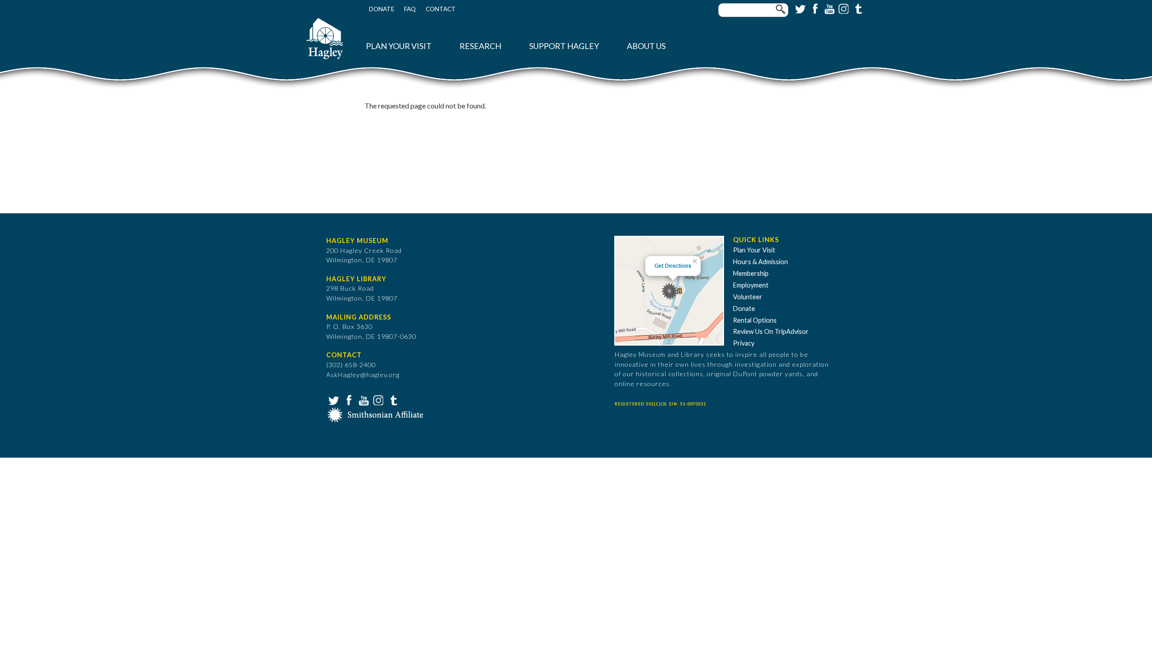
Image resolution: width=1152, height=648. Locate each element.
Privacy (743, 343)
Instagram (843, 8)
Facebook (814, 8)
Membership (751, 273)
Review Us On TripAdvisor (771, 331)
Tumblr (857, 8)
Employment (751, 285)
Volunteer (747, 297)
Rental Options (755, 320)
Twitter (799, 8)
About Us (646, 46)
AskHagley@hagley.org (363, 374)
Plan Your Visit (399, 46)
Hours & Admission (760, 262)
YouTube (828, 8)
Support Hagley (564, 46)
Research (480, 46)
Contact (441, 9)
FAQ (410, 9)
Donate (381, 9)
